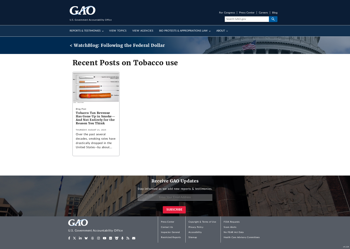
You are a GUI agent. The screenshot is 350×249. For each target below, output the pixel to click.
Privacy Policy (195, 227)
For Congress (227, 13)
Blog (274, 13)
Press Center (247, 13)
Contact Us (167, 227)
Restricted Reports (171, 237)
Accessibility (195, 232)
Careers (263, 13)
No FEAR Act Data (234, 232)
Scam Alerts (230, 227)
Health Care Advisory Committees (242, 237)
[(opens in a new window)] (69, 238)
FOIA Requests (232, 222)
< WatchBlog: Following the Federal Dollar (117, 45)
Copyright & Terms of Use (202, 222)
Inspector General (170, 232)
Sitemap (192, 237)
